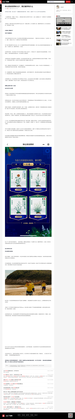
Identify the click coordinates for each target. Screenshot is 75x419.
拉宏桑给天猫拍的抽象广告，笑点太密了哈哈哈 (66, 32)
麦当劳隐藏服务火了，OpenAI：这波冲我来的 (66, 36)
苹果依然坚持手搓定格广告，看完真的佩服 (66, 40)
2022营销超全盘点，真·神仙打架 (11, 370)
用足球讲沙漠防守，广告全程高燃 (11, 396)
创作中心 (68, 1)
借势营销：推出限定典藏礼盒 (13, 383)
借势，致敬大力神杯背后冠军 (12, 379)
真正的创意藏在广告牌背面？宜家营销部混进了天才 (66, 28)
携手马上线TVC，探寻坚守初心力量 (12, 374)
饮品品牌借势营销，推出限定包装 (11, 387)
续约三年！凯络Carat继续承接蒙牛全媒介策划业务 (13, 391)
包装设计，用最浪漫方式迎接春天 (12, 401)
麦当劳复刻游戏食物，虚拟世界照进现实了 (66, 44)
